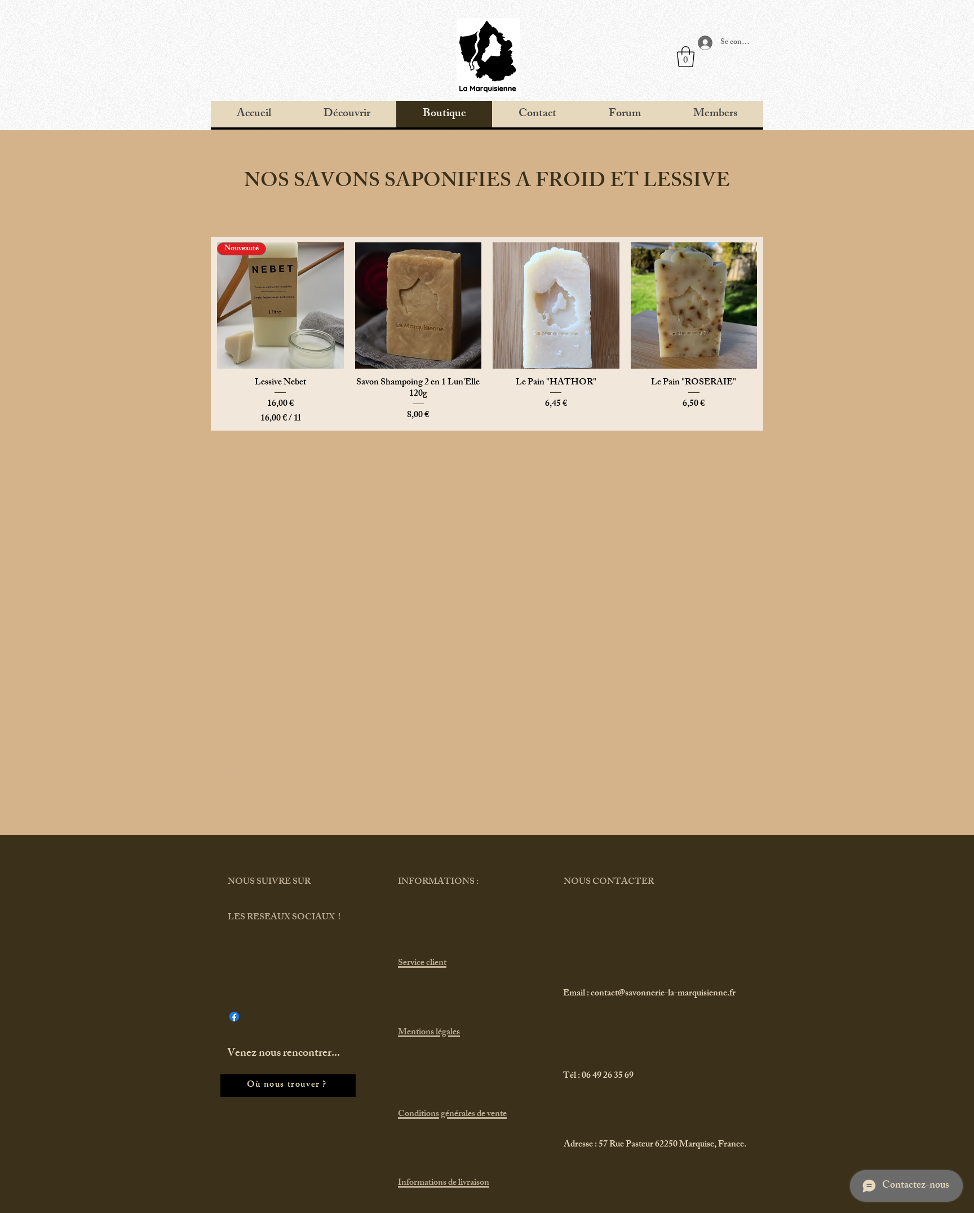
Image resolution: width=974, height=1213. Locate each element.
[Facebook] (234, 1016)
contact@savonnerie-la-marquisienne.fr (663, 994)
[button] (685, 56)
